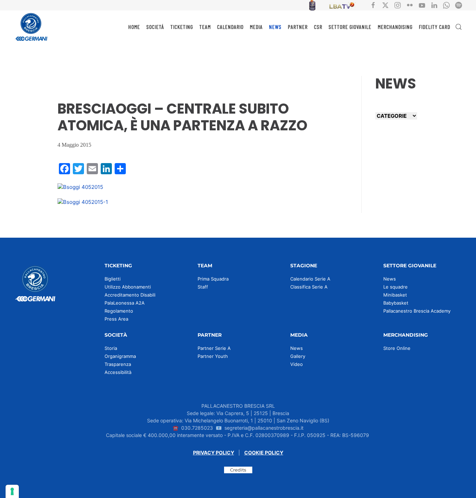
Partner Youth (213, 356)
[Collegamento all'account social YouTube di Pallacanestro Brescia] (422, 4)
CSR (318, 26)
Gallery (297, 356)
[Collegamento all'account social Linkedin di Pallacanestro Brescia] (434, 4)
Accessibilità (118, 372)
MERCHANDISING (395, 26)
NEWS (275, 26)
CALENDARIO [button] (230, 26)
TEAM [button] (205, 26)
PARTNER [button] (298, 26)
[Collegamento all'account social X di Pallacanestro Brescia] (385, 4)
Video (296, 364)
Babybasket (395, 303)
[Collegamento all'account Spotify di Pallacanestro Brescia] (458, 4)
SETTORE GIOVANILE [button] (350, 26)
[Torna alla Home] (31, 26)
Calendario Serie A (310, 279)
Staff (203, 287)
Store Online (396, 348)
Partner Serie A (214, 348)
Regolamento (119, 311)
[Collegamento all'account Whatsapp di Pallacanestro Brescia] (446, 4)
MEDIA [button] (256, 26)
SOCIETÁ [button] (155, 26)
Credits (238, 470)
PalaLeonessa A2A (125, 303)
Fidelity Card (434, 26)
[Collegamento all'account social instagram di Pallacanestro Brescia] (397, 4)
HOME (134, 26)
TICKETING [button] (181, 26)
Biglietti (113, 279)
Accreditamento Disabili (130, 295)
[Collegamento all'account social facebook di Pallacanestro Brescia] (373, 4)
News (389, 279)
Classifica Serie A (309, 287)
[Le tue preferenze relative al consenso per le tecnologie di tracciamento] (12, 491)
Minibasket (395, 295)
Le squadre (395, 287)
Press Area (116, 319)
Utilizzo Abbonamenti (128, 287)
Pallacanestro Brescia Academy (417, 311)
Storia (111, 348)
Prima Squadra (213, 279)
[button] (458, 26)
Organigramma (120, 356)
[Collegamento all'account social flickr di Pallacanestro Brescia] (409, 4)
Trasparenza (118, 364)
